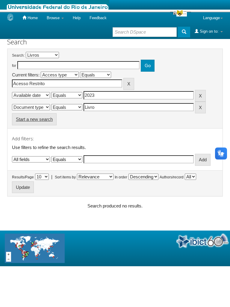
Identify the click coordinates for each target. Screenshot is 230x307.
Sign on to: (209, 31)
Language (211, 18)
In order (121, 177)
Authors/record (172, 177)
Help (77, 18)
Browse (54, 18)
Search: (18, 55)
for (14, 66)
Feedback (98, 18)
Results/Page (23, 177)
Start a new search (34, 119)
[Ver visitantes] (35, 248)
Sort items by (65, 177)
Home (32, 18)
